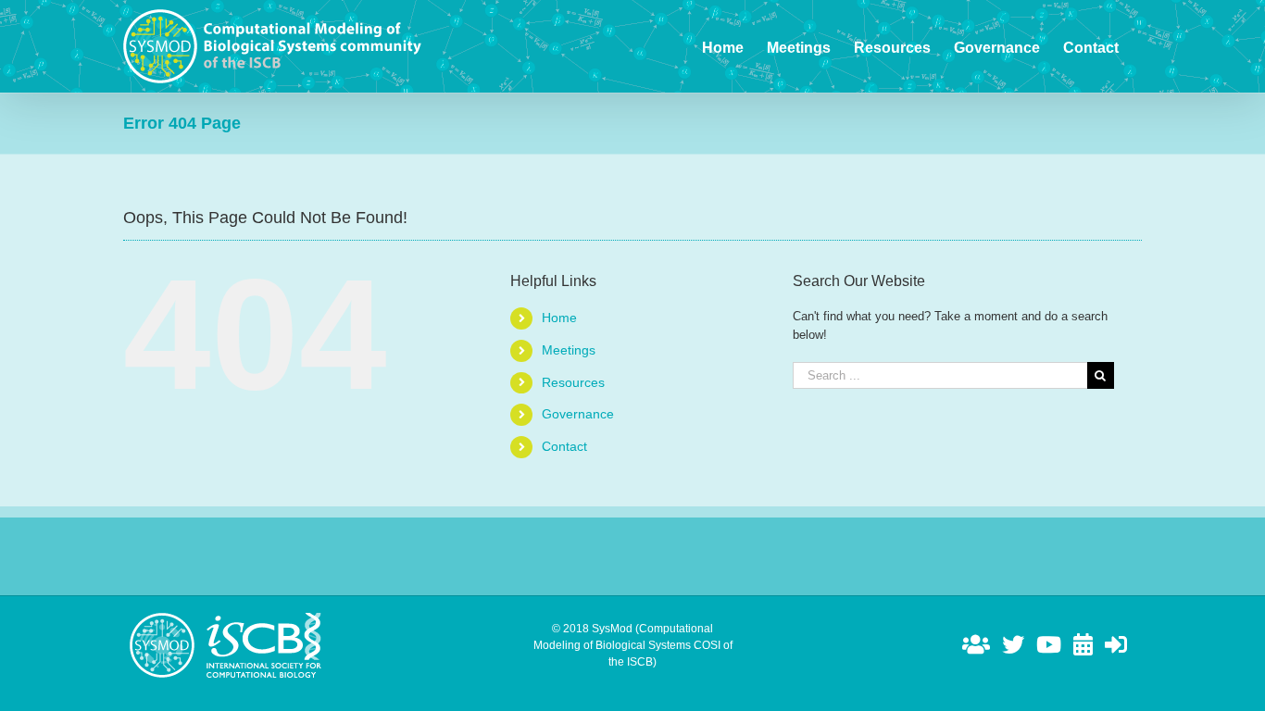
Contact (564, 446)
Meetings (568, 350)
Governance (578, 413)
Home (559, 317)
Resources (573, 382)
